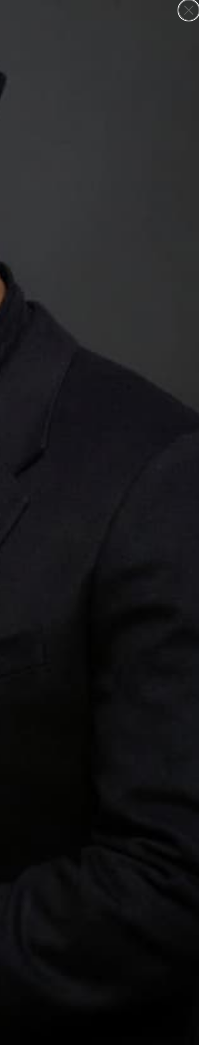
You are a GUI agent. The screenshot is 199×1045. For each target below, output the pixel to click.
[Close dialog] (189, 10)
